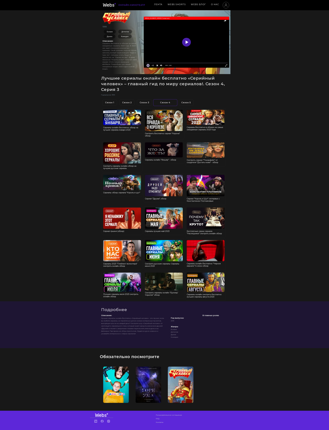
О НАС (215, 4)
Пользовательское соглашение (169, 415)
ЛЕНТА (158, 4)
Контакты (159, 422)
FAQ (157, 419)
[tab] (109, 103)
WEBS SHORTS (177, 4)
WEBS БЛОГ (198, 4)
